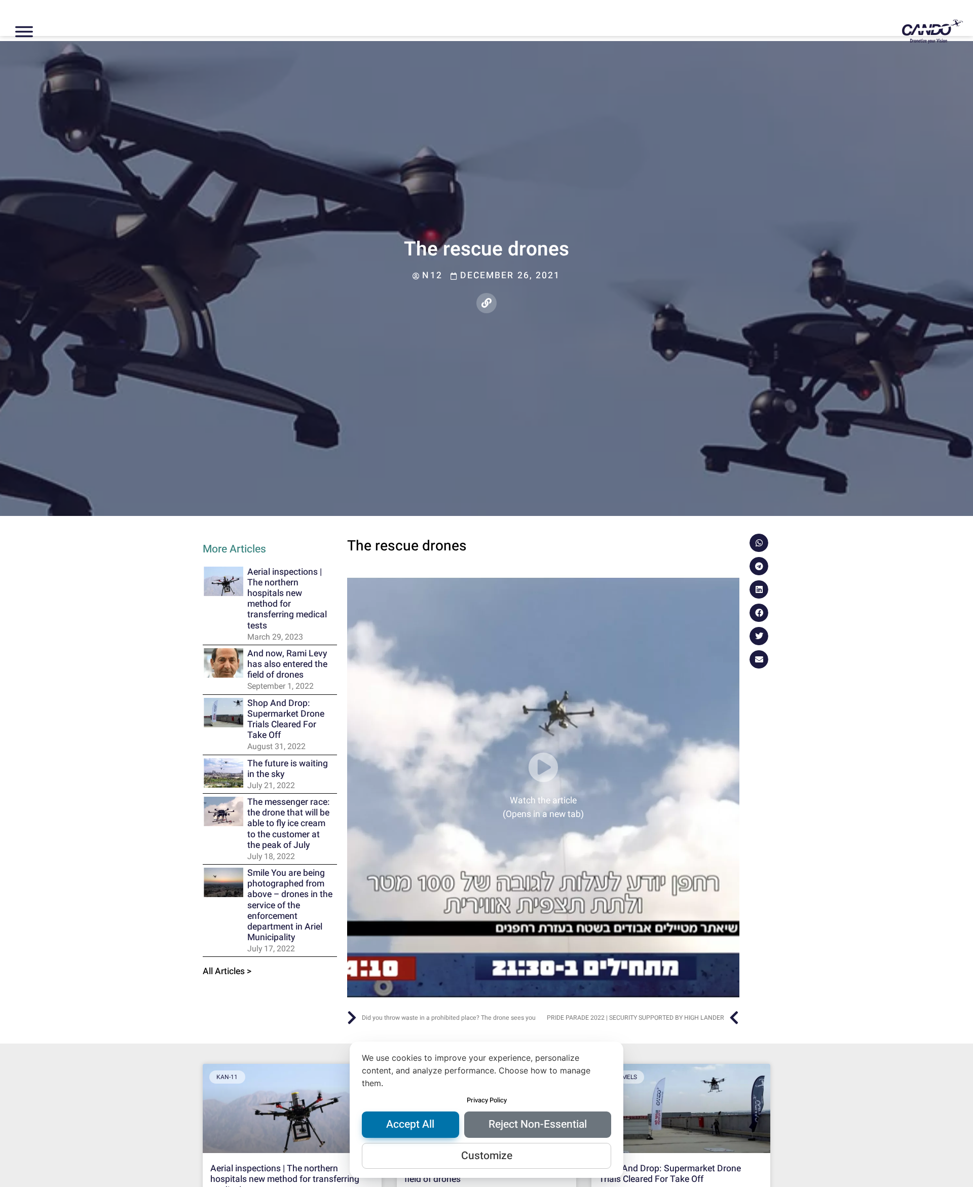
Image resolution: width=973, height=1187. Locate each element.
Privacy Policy (487, 1100)
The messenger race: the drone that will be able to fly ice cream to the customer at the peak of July (288, 823)
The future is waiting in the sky (287, 769)
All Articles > (227, 971)
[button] (759, 543)
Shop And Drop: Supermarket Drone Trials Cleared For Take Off (285, 719)
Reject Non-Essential (538, 1124)
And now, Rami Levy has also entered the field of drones (287, 664)
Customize (486, 1156)
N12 (432, 275)
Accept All (410, 1124)
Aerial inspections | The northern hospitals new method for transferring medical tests (287, 599)
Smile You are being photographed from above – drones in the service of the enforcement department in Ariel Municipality (289, 905)
